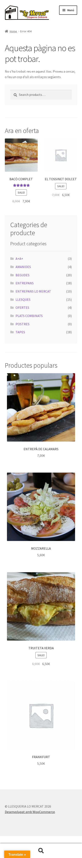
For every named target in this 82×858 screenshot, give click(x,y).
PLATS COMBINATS (29, 316)
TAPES (20, 332)
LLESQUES (23, 299)
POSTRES (22, 324)
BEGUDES (22, 275)
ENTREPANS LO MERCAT (33, 291)
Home (13, 31)
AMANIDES (23, 267)
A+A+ (19, 258)
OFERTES (22, 307)
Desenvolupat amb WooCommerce (30, 812)
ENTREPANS (25, 283)
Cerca (41, 851)
